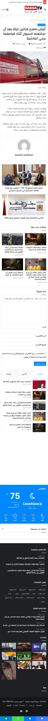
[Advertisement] (24, 460)
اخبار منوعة (33, 20)
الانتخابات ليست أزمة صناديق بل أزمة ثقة (17, 381)
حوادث (17, 593)
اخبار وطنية (41, 593)
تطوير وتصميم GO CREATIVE (13, 701)
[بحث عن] (45, 10)
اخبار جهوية (32, 589)
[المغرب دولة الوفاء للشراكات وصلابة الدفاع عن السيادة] (35, 239)
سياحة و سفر (41, 597)
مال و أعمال (8, 597)
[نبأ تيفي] (33, 9)
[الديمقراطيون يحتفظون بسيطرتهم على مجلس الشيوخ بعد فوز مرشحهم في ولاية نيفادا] (24, 647)
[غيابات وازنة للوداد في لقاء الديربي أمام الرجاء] (24, 656)
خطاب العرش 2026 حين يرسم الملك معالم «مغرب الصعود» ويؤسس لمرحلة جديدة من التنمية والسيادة (36, 276)
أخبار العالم (41, 589)
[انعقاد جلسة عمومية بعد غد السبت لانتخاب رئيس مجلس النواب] (39, 656)
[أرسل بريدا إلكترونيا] (29, 44)
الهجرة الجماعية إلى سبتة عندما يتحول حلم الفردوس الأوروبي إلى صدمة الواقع (14, 249)
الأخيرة (40, 374)
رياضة (10, 593)
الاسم (43, 327)
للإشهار (9, 705)
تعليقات (8, 374)
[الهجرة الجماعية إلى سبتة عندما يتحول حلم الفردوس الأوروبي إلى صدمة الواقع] (12, 239)
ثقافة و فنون (25, 593)
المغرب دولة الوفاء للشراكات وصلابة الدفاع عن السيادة (36, 248)
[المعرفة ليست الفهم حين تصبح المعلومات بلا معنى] (12, 264)
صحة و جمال (30, 597)
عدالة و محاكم (19, 597)
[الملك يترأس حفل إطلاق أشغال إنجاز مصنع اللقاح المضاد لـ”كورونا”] (9, 656)
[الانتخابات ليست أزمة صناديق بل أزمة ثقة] (39, 384)
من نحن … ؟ (30, 705)
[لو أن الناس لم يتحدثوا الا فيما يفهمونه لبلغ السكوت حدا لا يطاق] (9, 670)
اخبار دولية (22, 589)
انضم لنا (22, 705)
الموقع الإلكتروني (40, 345)
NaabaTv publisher (36, 44)
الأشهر (24, 374)
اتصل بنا (15, 705)
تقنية (33, 593)
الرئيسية (41, 20)
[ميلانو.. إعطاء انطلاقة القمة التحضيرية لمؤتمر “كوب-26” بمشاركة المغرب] (39, 647)
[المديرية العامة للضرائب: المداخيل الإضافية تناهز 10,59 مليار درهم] (9, 647)
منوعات (43, 601)
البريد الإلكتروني (40, 336)
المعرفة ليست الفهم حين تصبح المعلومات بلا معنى (14, 273)
